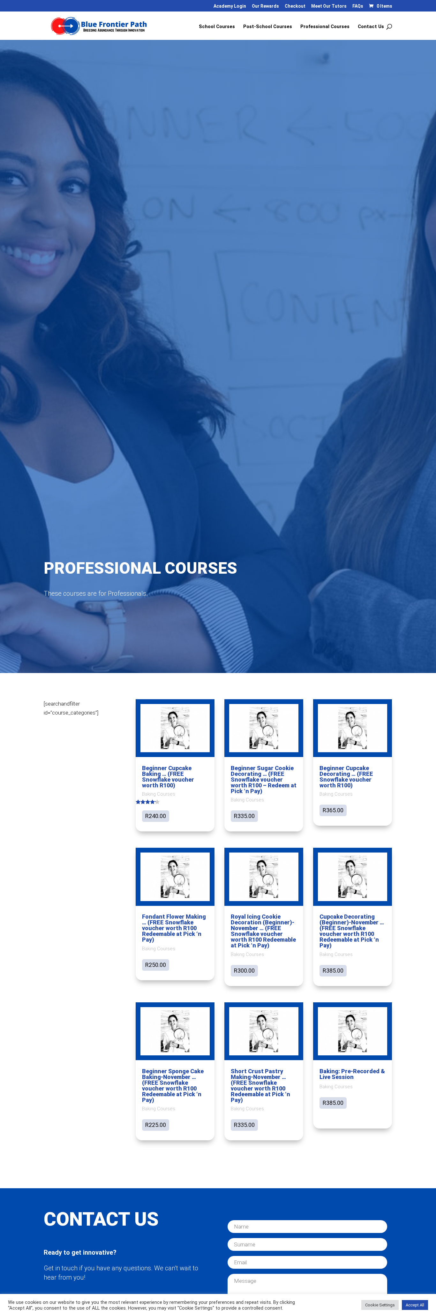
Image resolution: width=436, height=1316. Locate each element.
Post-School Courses (267, 26)
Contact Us (371, 26)
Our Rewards (265, 6)
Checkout (295, 6)
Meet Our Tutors (329, 6)
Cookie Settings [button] (380, 1305)
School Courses (217, 26)
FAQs (357, 6)
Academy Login (230, 6)
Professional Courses (325, 26)
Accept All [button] (415, 1305)
